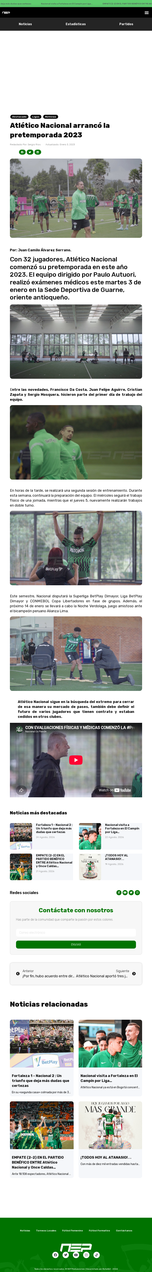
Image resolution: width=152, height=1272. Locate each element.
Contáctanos (124, 1230)
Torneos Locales (46, 1230)
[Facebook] (55, 1255)
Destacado (19, 116)
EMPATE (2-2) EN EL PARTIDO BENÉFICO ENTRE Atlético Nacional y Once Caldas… (54, 861)
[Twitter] (66, 1255)
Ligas (35, 116)
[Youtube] (76, 1255)
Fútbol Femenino (72, 1230)
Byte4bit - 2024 (110, 1269)
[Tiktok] (96, 1255)
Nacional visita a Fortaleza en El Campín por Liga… (122, 828)
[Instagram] (86, 1255)
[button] (146, 12)
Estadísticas (76, 24)
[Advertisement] (76, 60)
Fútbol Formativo (99, 1230)
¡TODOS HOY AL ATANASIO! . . (116, 857)
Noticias (25, 24)
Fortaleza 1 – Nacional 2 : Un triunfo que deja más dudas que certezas (54, 828)
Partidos (126, 24)
